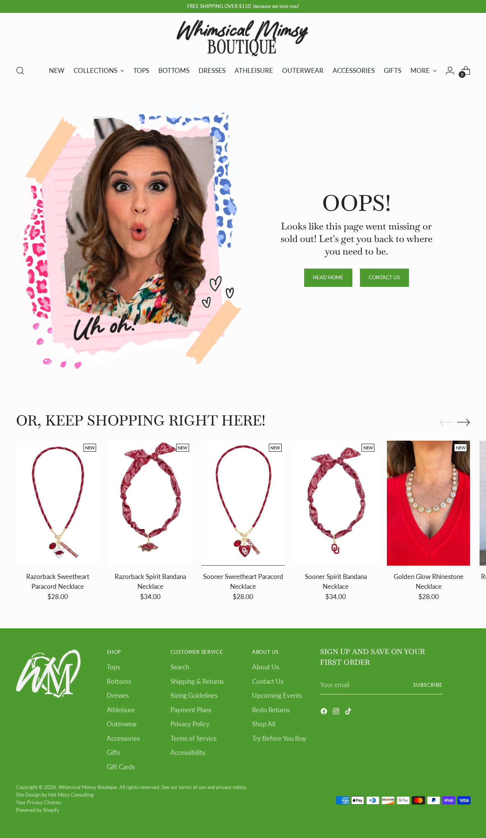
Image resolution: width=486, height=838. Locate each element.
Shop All (263, 724)
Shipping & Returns (197, 681)
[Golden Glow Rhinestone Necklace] (428, 503)
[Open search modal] (20, 70)
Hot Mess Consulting (71, 795)
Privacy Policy (190, 724)
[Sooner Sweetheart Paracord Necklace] (243, 503)
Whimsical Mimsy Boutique (87, 787)
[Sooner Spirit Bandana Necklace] (335, 503)
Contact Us (267, 681)
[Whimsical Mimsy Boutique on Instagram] (336, 712)
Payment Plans (190, 710)
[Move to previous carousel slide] (446, 422)
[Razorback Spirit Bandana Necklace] (150, 503)
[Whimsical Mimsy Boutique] (243, 37)
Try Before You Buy (279, 738)
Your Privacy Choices (38, 802)
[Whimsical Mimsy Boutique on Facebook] (324, 712)
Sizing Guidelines (194, 695)
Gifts (113, 752)
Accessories (123, 738)
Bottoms (119, 681)
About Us (265, 667)
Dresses (118, 695)
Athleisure (121, 710)
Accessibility (187, 752)
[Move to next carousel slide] (463, 422)
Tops (113, 667)
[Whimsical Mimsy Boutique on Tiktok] (348, 712)
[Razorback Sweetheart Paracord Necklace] (57, 503)
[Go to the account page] (450, 70)
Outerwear (122, 724)
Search (179, 667)
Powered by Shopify (37, 810)
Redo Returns (271, 710)
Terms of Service (193, 738)
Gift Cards (121, 767)
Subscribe (428, 685)
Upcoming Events (277, 695)
